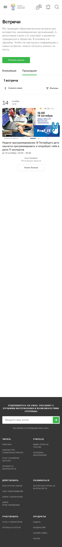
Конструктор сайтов (12, 486)
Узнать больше (31, 167)
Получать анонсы (16, 60)
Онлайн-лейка (40, 533)
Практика (7, 445)
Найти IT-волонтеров (12, 497)
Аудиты (37, 522)
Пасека (36, 539)
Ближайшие (9, 70)
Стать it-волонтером (12, 522)
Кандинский (39, 528)
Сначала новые (15, 88)
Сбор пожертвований (12, 491)
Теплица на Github (11, 528)
